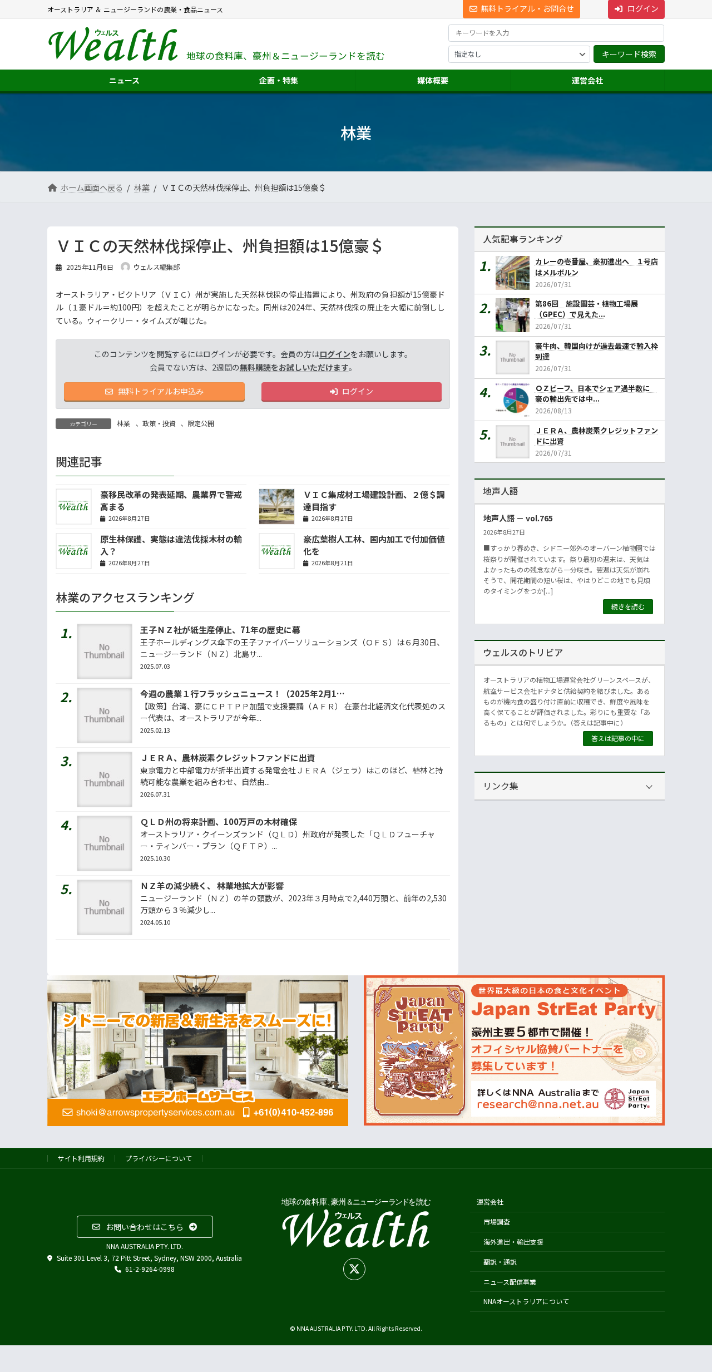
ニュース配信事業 (509, 1281)
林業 (123, 423)
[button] (145, 1227)
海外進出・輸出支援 (513, 1241)
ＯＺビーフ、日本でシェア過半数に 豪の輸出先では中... (596, 393)
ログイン (334, 353)
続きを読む (628, 606)
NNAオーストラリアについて (526, 1301)
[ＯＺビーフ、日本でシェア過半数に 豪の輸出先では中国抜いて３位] (515, 400)
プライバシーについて (158, 1158)
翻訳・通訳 (500, 1261)
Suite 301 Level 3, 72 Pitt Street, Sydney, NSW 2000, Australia (148, 1257)
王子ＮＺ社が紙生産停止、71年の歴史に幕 (220, 629)
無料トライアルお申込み (160, 391)
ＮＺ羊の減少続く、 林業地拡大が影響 (212, 885)
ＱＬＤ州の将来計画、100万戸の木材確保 (218, 821)
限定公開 (200, 423)
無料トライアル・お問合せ (527, 8)
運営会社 (490, 1201)
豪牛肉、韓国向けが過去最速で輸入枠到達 (596, 351)
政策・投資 (159, 423)
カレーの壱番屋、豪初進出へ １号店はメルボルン (596, 267)
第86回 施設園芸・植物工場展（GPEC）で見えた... (586, 309)
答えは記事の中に (618, 738)
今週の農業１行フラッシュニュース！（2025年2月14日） (249, 693)
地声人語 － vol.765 (518, 518)
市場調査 (496, 1221)
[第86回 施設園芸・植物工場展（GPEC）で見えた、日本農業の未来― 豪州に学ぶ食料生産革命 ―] (515, 315)
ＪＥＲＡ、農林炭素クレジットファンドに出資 (227, 757)
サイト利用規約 (81, 1158)
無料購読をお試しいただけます (294, 367)
